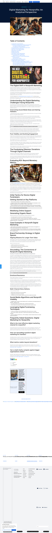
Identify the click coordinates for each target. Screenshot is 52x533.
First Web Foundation (19, 531)
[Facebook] (10, 359)
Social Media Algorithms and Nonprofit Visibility (18, 59)
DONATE (31, 1)
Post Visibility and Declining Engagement (19, 46)
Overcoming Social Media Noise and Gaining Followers (21, 45)
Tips (14, 365)
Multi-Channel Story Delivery (17, 58)
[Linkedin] (13, 359)
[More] (16, 359)
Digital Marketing (15, 364)
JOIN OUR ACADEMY (36, 1)
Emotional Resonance (16, 57)
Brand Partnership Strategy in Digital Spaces (17, 54)
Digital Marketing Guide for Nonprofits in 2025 (26, 96)
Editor (13, 363)
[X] (12, 359)
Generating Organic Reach (15, 52)
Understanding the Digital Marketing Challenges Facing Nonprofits (21, 44)
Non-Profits (12, 365)
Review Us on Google (46, 531)
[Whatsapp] (15, 359)
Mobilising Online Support (15, 51)
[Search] (48, 526)
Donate (0, 266)
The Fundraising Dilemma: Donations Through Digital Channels (20, 47)
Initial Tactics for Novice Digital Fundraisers (17, 49)
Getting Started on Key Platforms (16, 50)
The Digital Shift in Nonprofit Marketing (17, 43)
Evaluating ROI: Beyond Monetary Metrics (17, 48)
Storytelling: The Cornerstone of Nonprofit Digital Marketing (20, 56)
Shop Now (21, 379)
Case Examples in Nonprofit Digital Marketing (18, 53)
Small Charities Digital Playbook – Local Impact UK (21, 356)
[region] (9, 527)
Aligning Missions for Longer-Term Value (19, 55)
